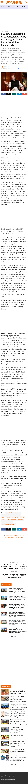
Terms (8, 775)
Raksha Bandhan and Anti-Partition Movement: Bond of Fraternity (17, 751)
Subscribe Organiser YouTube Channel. (14, 534)
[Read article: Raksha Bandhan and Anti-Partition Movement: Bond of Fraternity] (5, 751)
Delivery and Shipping (20, 777)
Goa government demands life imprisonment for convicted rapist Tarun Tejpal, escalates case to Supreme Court (17, 614)
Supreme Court (5, 519)
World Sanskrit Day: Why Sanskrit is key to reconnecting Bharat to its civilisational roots (18, 691)
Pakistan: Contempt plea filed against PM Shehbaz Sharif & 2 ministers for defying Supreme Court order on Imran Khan (17, 606)
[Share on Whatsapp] (14, 94)
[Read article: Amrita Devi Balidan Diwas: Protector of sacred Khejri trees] (5, 737)
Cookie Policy (15, 775)
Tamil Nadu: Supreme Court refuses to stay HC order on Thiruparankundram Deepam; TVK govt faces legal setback (17, 630)
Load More (14, 636)
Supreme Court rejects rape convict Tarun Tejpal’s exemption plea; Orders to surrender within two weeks (17, 599)
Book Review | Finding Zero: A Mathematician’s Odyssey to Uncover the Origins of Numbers (17, 744)
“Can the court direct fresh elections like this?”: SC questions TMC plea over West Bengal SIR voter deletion (17, 590)
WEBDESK (6, 67)
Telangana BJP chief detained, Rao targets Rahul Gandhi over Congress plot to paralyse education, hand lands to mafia (18, 699)
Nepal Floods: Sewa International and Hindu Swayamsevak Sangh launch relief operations (17, 730)
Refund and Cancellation (6, 777)
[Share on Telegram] (19, 94)
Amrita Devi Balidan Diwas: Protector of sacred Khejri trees (18, 736)
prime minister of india (7, 522)
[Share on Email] (24, 94)
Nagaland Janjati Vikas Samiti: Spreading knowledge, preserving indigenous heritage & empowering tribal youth (18, 706)
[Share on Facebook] (3, 94)
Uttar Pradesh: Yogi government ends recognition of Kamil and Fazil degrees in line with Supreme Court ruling (17, 622)
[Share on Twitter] (8, 94)
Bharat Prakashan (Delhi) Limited (8, 779)
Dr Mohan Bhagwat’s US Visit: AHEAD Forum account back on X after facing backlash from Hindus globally (18, 714)
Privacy (2, 775)
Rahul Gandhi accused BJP (18, 517)
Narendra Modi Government (17, 519)
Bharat (9, 6)
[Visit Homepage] (14, 2)
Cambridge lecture (6, 517)
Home (2, 6)
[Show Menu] (2, 2)
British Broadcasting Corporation (13, 512)
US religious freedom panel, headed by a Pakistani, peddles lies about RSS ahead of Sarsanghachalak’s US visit (18, 758)
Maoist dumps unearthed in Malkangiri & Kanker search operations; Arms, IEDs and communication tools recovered (18, 722)
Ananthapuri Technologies (13, 781)
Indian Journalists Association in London (11, 515)
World (16, 6)
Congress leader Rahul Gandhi (8, 524)
